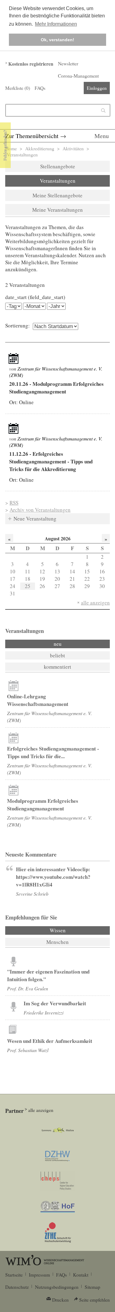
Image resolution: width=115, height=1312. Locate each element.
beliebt (57, 655)
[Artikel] (13, 358)
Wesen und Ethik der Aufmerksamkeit (49, 1041)
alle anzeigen (95, 602)
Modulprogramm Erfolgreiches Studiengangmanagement (42, 804)
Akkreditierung (39, 148)
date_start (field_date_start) (35, 297)
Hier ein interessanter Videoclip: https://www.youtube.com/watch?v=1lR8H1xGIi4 (53, 876)
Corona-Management (78, 76)
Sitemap (92, 1287)
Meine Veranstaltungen (57, 209)
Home (11, 148)
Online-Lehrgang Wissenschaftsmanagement (37, 700)
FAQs (40, 88)
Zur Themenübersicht (32, 136)
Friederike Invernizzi (43, 1012)
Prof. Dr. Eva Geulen (27, 988)
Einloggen (97, 88)
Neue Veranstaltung (34, 518)
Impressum (39, 1275)
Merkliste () (17, 88)
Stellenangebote (57, 166)
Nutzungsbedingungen (57, 1287)
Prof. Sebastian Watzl (27, 1050)
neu (58, 643)
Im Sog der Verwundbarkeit (55, 1003)
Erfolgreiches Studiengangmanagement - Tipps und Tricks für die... (53, 752)
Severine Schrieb (32, 893)
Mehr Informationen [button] (56, 24)
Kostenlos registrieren (30, 63)
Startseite (14, 1275)
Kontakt (80, 1275)
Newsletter (68, 63)
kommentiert (57, 666)
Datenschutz (17, 1287)
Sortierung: (17, 325)
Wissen (74, 930)
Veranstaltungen (57, 180)
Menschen (57, 941)
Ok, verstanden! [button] (57, 39)
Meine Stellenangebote (57, 195)
